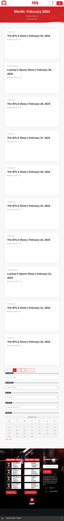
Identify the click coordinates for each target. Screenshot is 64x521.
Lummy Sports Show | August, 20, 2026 (15, 473)
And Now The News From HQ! (49, 463)
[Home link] (19, 3)
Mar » (10, 439)
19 (9, 433)
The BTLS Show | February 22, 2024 (28, 239)
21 (24, 433)
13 (17, 430)
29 (32, 436)
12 (9, 430)
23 (39, 433)
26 (9, 436)
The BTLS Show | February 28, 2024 (28, 103)
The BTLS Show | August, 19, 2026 (16, 486)
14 (24, 430)
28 (24, 436)
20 (17, 433)
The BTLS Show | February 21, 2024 (28, 307)
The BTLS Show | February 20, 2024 (28, 341)
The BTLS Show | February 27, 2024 (28, 137)
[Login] (60, 3)
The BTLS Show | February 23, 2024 (28, 205)
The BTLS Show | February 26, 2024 (28, 171)
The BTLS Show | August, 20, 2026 (16, 479)
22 (32, 433)
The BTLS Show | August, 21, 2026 (16, 465)
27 (17, 436)
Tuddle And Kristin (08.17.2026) (35, 480)
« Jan (6, 439)
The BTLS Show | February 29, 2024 (28, 35)
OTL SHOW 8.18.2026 (34, 472)
